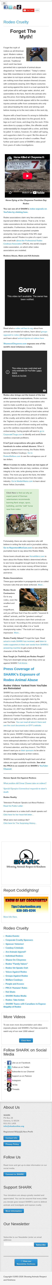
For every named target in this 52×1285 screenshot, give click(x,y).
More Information (14, 1211)
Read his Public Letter (13, 806)
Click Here (11, 493)
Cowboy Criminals (14, 948)
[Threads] (9, 1089)
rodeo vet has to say (24, 328)
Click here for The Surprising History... (20, 823)
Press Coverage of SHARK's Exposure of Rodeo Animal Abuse (21, 674)
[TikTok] (9, 1085)
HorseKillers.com (36, 556)
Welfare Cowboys (14, 980)
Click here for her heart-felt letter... (18, 814)
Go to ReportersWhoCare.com (17, 548)
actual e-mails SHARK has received (19, 641)
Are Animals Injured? (16, 952)
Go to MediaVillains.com (22, 481)
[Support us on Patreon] (9, 1076)
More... (41, 585)
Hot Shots (10, 992)
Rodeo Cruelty (16, 22)
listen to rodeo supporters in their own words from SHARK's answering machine (25, 644)
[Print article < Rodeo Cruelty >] (48, 30)
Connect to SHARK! (15, 1174)
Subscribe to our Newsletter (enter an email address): (22, 1238)
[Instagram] (9, 1080)
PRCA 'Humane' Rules (16, 988)
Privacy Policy (12, 1144)
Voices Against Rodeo (16, 972)
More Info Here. (10, 917)
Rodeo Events (12, 936)
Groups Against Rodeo (17, 976)
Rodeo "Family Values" (17, 964)
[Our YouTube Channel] (9, 1071)
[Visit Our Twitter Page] (9, 1067)
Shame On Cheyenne (16, 960)
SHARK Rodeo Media (16, 996)
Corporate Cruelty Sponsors (19, 940)
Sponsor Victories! (15, 944)
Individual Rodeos (14, 956)
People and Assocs (15, 984)
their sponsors (27, 750)
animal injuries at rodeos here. (31, 338)
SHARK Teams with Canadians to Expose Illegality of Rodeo (24, 1005)
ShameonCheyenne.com (14, 344)
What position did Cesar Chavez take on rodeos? (24, 783)
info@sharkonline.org (13, 1126)
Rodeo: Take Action (15, 1000)
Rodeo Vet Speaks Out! (17, 968)
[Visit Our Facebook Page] (9, 1062)
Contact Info (11, 1138)
